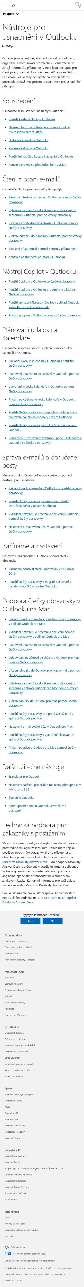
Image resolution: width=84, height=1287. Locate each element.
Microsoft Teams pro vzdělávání (20, 1045)
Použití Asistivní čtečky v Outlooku (32, 119)
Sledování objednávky (15, 1002)
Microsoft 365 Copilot (15, 1131)
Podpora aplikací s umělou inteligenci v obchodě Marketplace (34, 1168)
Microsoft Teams (13, 1137)
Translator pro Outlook (24, 776)
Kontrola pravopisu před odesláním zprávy (37, 164)
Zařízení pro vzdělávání (16, 1039)
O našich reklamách (33, 1274)
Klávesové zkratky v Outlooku (28, 148)
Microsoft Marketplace (15, 1180)
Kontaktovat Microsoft (15, 1268)
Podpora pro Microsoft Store (18, 990)
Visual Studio (11, 1199)
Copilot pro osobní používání (18, 947)
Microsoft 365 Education (16, 1051)
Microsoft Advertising (15, 1125)
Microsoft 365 (11, 953)
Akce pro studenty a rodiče (17, 1070)
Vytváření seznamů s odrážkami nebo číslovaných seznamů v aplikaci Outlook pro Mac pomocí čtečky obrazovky (43, 688)
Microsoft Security (13, 1100)
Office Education (12, 1057)
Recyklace (9, 1008)
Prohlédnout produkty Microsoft (20, 959)
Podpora (9, 14)
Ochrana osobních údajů (39, 1268)
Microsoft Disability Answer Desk (24, 862)
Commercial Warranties (16, 1014)
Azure (7, 1106)
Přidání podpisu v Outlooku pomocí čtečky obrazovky (45, 315)
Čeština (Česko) (18, 1247)
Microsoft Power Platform (17, 1187)
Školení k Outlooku (21, 797)
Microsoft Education (14, 1032)
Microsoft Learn (12, 1162)
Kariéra (8, 1217)
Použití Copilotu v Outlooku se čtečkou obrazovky (42, 281)
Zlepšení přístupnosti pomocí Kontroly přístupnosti (43, 248)
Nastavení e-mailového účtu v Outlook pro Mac (40, 726)
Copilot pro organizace (15, 940)
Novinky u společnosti (15, 1223)
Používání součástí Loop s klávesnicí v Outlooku (41, 156)
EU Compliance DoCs (55, 1274)
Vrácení (8, 996)
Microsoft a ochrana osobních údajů (21, 1229)
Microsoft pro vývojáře (15, 1155)
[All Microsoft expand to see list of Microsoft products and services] (5, 5)
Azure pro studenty (14, 1076)
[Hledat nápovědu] (13, 5)
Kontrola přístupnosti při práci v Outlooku (37, 257)
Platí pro (10, 46)
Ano (30, 921)
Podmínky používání (63, 1268)
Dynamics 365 (11, 1113)
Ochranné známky (13, 1274)
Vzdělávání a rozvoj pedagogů (19, 1064)
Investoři (9, 1236)
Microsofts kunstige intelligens (19, 1094)
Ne (53, 921)
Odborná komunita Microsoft (18, 1174)
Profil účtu (9, 977)
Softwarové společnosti (16, 1193)
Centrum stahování (14, 983)
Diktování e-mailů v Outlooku (28, 140)
